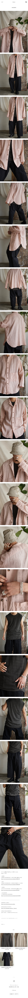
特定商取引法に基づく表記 (14, 986)
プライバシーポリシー (14, 985)
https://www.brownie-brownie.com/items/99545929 (10, 890)
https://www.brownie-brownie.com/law (8, 904)
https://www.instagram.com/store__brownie (9, 908)
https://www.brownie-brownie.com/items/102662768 (10, 884)
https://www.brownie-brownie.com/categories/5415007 (11, 895)
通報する (3, 924)
